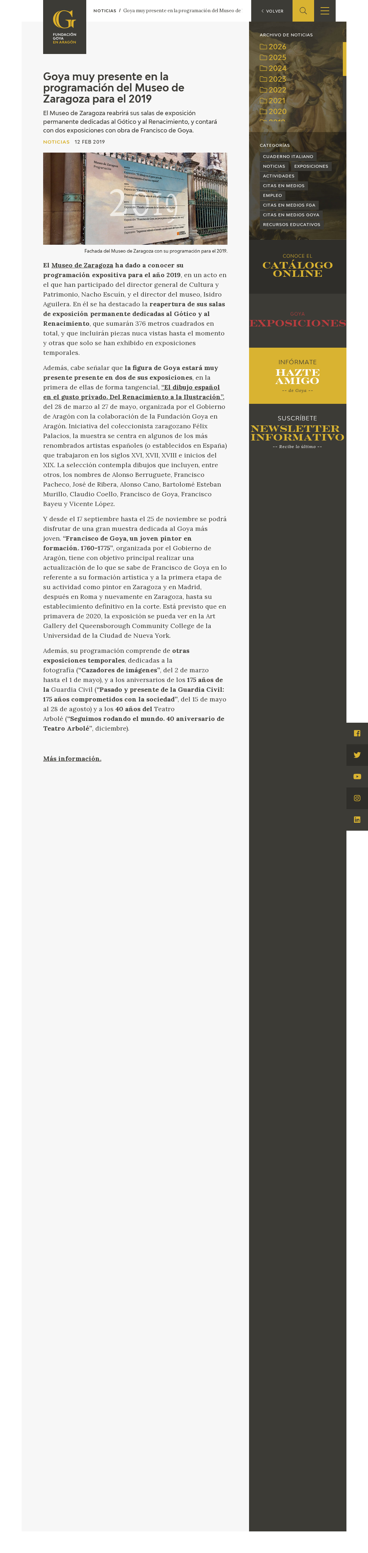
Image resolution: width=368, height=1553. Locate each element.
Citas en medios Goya (291, 215)
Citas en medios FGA (289, 205)
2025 (276, 58)
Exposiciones (311, 166)
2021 (276, 101)
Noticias (274, 166)
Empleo (272, 196)
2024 (277, 69)
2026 (276, 47)
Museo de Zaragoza (82, 265)
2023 (276, 79)
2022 (276, 90)
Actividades (279, 176)
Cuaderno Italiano (288, 157)
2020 (277, 112)
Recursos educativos (292, 225)
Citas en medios (284, 186)
